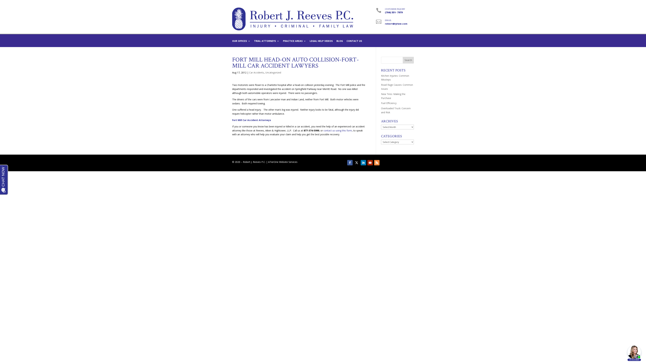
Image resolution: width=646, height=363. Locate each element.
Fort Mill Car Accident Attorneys (251, 120)
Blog (339, 41)
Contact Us (354, 41)
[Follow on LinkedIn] (363, 162)
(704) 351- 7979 (394, 12)
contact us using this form (338, 130)
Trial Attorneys (265, 41)
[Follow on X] (356, 162)
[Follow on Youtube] (370, 162)
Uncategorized (273, 72)
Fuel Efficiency (389, 103)
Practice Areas (293, 41)
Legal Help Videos (321, 41)
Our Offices (239, 41)
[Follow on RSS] (377, 162)
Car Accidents (256, 72)
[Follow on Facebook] (350, 162)
